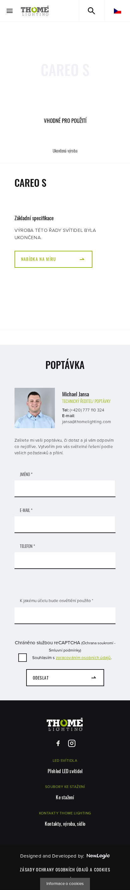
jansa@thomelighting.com (86, 421)
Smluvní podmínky (64, 650)
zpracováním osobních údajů (83, 657)
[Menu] (9, 11)
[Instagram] (72, 743)
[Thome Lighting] (35, 11)
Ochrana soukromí (97, 643)
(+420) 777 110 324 (87, 410)
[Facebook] (58, 743)
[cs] (117, 10)
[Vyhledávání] (91, 10)
